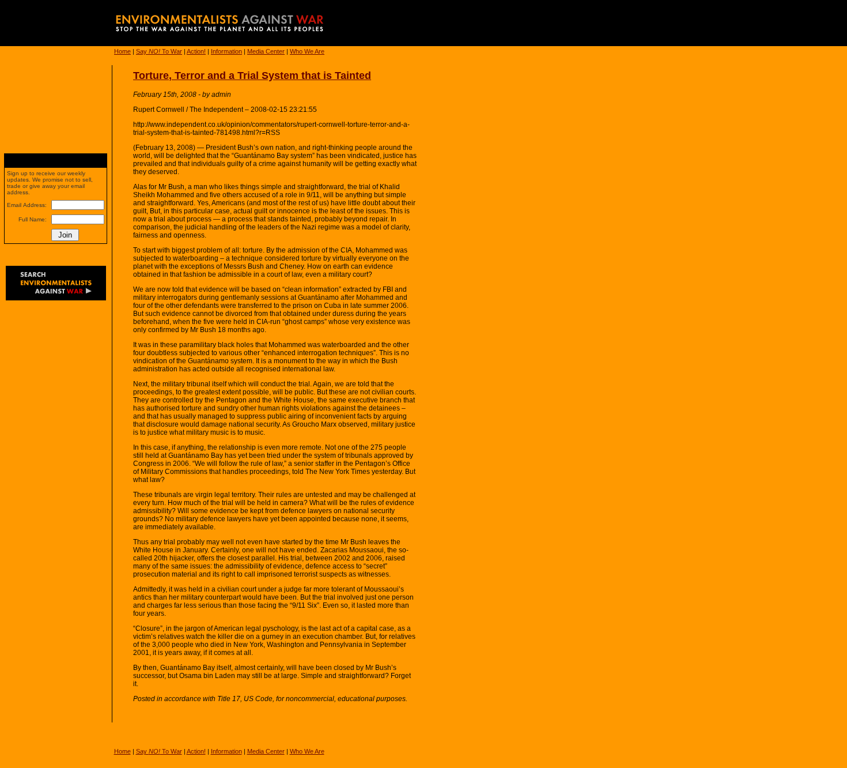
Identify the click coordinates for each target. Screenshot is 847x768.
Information (226, 51)
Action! (196, 51)
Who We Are (307, 51)
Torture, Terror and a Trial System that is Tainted (252, 75)
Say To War (159, 51)
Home (122, 51)
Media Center (266, 51)
